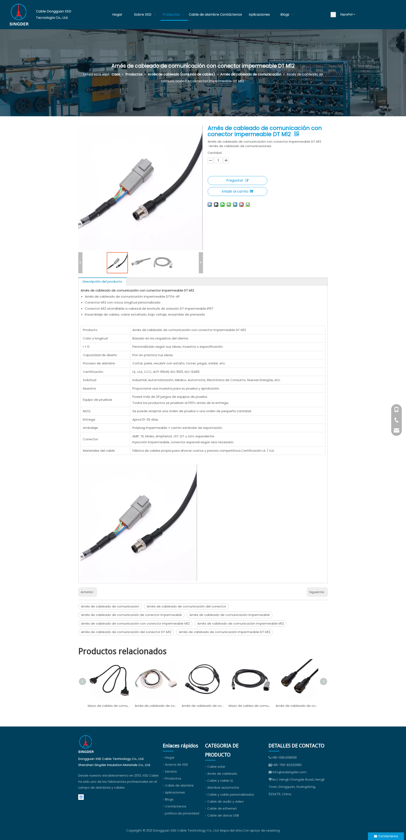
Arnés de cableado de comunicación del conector (186, 606)
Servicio (171, 771)
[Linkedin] (81, 797)
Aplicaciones (175, 792)
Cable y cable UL (220, 780)
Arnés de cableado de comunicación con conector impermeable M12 (135, 623)
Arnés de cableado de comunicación (110, 606)
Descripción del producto (102, 281)
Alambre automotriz (223, 787)
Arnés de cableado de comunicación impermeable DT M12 (224, 632)
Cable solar (216, 766)
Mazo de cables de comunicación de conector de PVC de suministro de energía (250, 705)
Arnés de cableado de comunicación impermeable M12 (240, 623)
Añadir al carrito (235, 191)
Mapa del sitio (231, 830)
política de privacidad (182, 813)
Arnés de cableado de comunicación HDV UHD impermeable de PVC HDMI (297, 705)
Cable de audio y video (225, 801)
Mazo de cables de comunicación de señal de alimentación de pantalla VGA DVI (109, 705)
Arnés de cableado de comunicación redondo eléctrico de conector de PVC (203, 705)
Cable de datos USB (223, 815)
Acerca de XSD (176, 764)
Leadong (273, 830)
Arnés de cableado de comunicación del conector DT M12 (126, 632)
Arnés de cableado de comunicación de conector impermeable (131, 615)
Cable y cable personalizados (230, 794)
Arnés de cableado (222, 773)
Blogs (169, 799)
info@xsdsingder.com (289, 772)
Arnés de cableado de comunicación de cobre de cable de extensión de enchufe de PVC (156, 705)
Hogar (169, 757)
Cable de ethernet (222, 808)
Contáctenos (175, 806)
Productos (173, 778)
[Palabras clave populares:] (333, 14)
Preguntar (234, 180)
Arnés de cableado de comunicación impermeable (229, 615)
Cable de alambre (179, 785)
